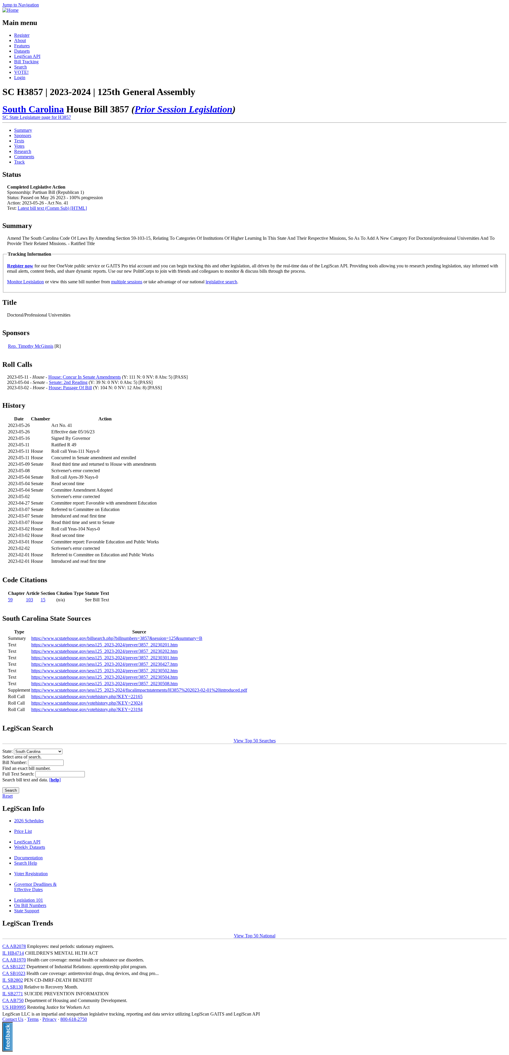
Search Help (25, 863)
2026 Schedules (29, 820)
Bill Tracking (26, 61)
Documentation (28, 857)
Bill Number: (15, 762)
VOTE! (21, 72)
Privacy (49, 1019)
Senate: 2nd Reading (68, 382)
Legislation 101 (28, 900)
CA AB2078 (14, 946)
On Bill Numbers (30, 905)
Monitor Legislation (25, 281)
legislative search (221, 281)
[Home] (10, 10)
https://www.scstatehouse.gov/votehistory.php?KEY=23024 (87, 702)
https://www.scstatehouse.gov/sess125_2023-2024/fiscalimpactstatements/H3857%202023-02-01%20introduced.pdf (139, 690)
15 (43, 599)
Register (21, 35)
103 (29, 599)
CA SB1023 (13, 973)
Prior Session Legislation (183, 109)
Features (22, 45)
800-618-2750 (73, 1019)
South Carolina (33, 109)
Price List (23, 831)
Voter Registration (31, 873)
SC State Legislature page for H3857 (36, 117)
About (20, 40)
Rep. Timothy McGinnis (30, 346)
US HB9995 (14, 1007)
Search (20, 66)
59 (10, 599)
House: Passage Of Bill (70, 387)
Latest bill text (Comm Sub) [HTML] (52, 208)
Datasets (22, 51)
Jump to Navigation (20, 4)
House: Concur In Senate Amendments (84, 377)
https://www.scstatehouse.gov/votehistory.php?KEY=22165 (87, 696)
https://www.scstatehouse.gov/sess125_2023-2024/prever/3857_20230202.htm (104, 651)
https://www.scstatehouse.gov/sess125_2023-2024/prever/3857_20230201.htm (104, 644)
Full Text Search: (18, 773)
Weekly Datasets (29, 847)
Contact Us (12, 1019)
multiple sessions (126, 281)
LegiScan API (27, 56)
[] (55, 779)
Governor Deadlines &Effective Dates (35, 887)
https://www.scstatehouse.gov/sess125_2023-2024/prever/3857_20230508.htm (104, 683)
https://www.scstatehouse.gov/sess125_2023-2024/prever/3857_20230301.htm (104, 657)
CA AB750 (13, 1000)
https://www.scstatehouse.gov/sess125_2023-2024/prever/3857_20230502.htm (104, 670)
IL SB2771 (12, 993)
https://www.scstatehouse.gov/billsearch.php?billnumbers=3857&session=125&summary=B (116, 638)
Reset (7, 795)
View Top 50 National (254, 935)
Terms (33, 1019)
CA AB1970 (14, 959)
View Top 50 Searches (255, 740)
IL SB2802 (12, 980)
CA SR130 (12, 986)
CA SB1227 (13, 966)
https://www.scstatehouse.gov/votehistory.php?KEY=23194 (87, 709)
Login (19, 77)
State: (8, 751)
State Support (26, 910)
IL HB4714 (13, 953)
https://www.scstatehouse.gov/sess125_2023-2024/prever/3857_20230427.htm (104, 664)
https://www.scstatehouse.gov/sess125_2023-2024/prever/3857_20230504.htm (104, 677)
